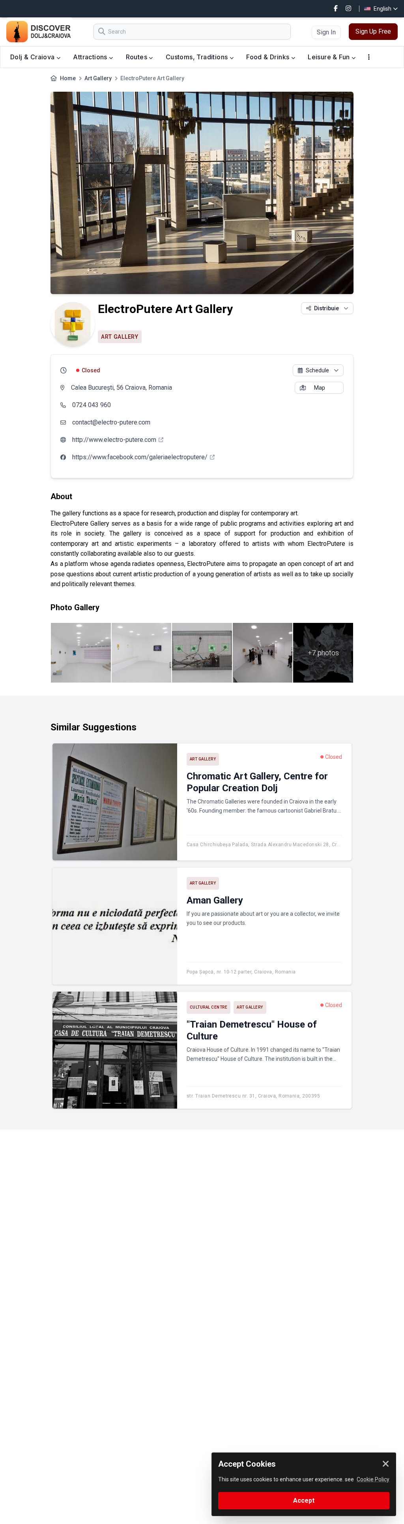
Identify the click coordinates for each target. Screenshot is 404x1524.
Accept (303, 1500)
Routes (137, 57)
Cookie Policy (373, 1479)
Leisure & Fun (330, 57)
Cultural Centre (209, 1007)
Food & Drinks (268, 57)
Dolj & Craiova (33, 57)
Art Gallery (98, 78)
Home (68, 78)
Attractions (91, 57)
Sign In (326, 32)
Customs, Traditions (198, 57)
